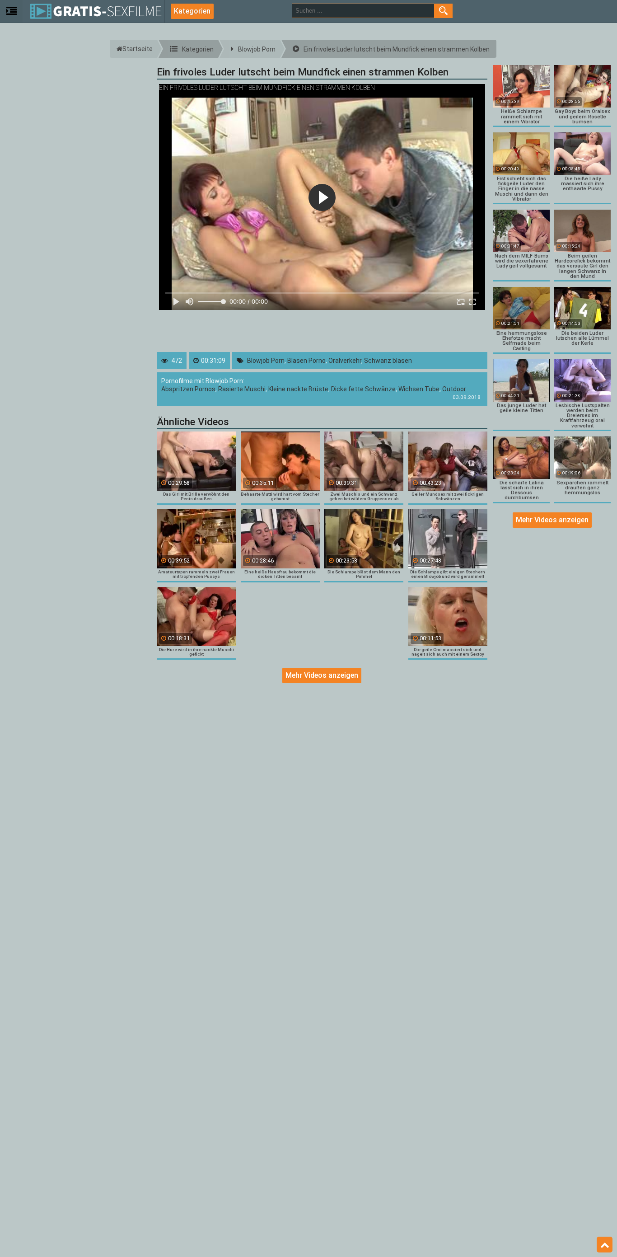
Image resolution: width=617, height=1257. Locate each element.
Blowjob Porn (266, 360)
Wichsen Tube (418, 389)
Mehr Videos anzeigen (321, 675)
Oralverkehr (344, 360)
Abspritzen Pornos (188, 389)
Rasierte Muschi (242, 389)
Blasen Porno (306, 360)
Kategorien (192, 11)
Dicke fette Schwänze (363, 389)
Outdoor (454, 389)
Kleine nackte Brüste (298, 389)
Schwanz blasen (388, 360)
